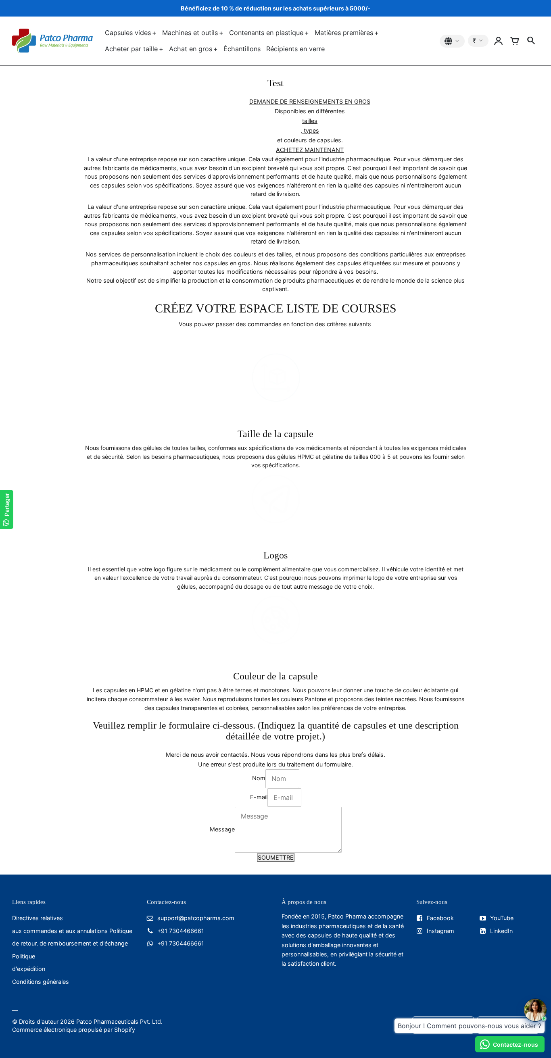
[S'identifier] (498, 41)
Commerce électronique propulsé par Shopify (73, 1029)
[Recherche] (531, 41)
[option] (310, 126)
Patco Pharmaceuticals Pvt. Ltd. (119, 1021)
